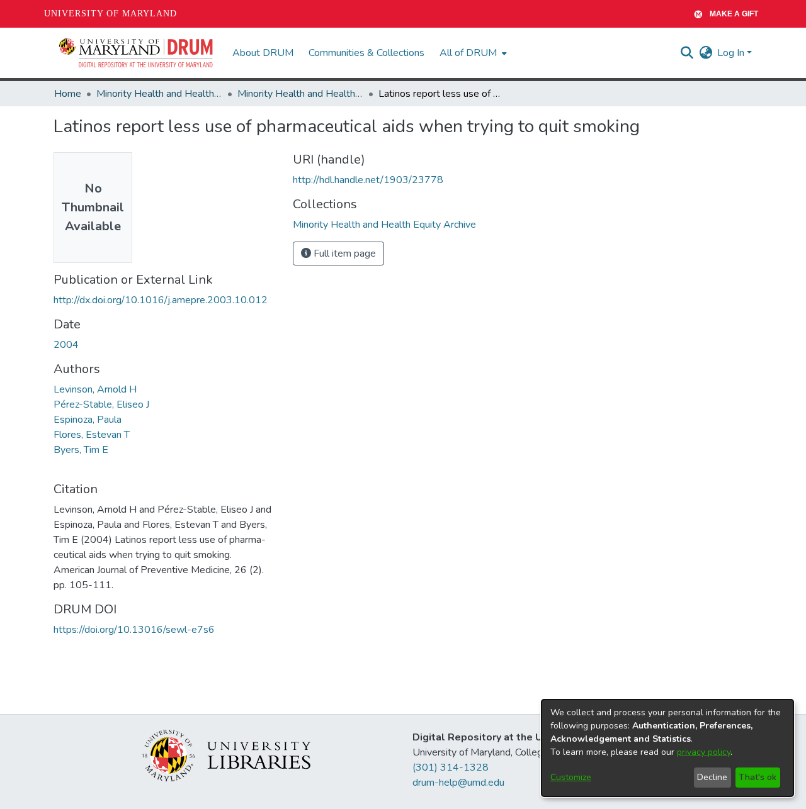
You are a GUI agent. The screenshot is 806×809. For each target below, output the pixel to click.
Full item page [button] (343, 253)
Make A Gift (734, 13)
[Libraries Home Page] (226, 755)
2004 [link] (66, 345)
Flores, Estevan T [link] (92, 435)
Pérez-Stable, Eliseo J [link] (101, 404)
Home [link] (67, 94)
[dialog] (667, 748)
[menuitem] (472, 53)
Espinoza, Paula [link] (88, 420)
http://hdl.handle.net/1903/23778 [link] (368, 180)
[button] (137, 53)
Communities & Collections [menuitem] (366, 53)
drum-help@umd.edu (458, 782)
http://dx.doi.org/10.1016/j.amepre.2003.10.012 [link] (161, 300)
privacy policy (703, 752)
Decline (712, 777)
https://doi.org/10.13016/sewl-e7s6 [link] (134, 630)
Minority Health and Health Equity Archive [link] (159, 94)
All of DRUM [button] (468, 53)
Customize (570, 777)
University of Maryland (110, 13)
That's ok (757, 777)
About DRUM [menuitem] (262, 53)
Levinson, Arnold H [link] (95, 389)
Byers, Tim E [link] (81, 450)
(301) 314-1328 (450, 767)
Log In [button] (732, 53)
